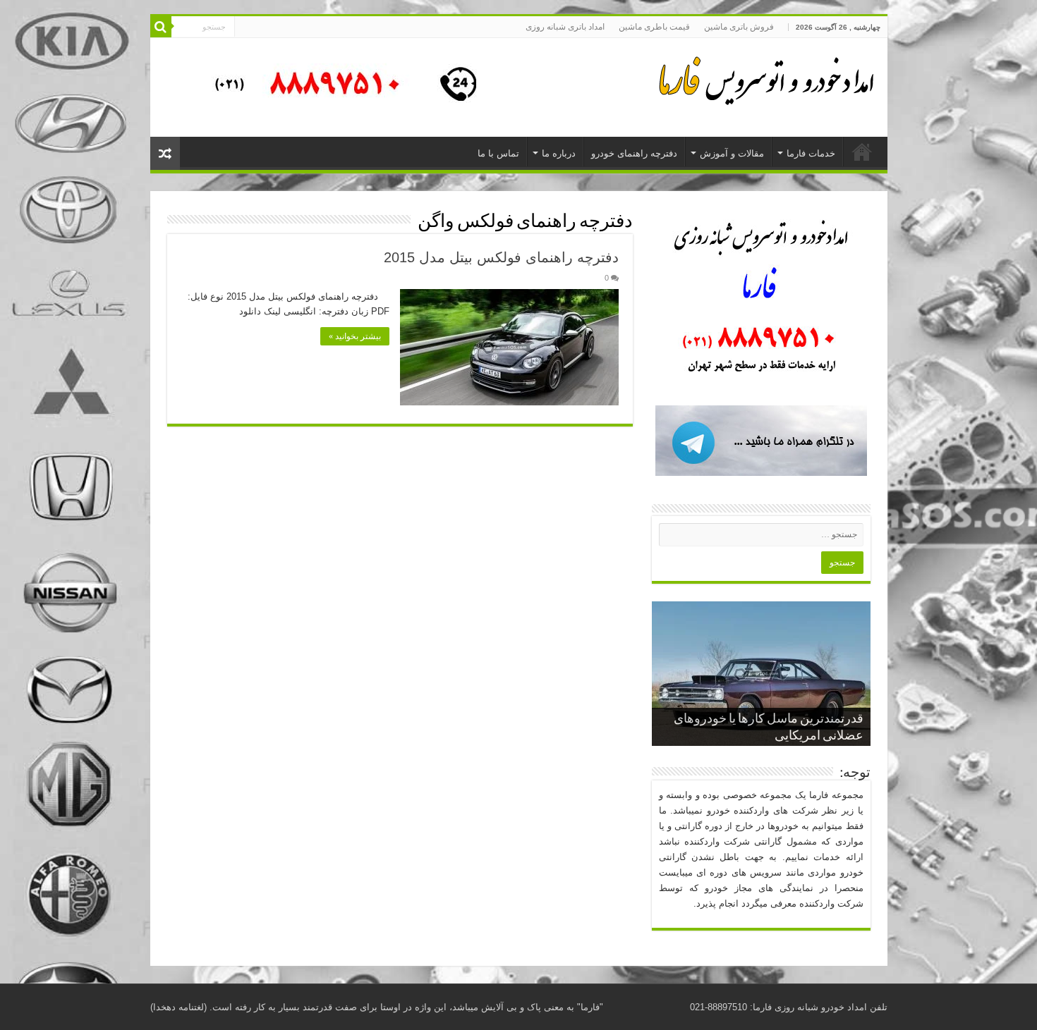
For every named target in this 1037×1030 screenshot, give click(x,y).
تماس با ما (498, 153)
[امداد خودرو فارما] (337, 86)
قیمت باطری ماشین (654, 27)
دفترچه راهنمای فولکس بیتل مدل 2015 (501, 257)
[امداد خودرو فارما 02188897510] (764, 77)
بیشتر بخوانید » (355, 336)
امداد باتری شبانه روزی (565, 27)
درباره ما (559, 153)
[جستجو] (160, 26)
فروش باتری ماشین (739, 27)
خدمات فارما (811, 153)
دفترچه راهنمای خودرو (634, 153)
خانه (862, 151)
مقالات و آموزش (732, 153)
